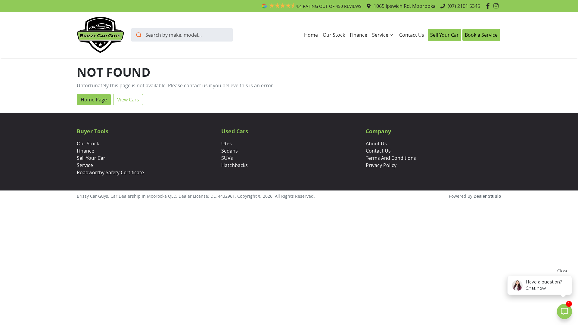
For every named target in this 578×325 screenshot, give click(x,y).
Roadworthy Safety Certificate (110, 172)
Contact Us (411, 35)
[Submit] (138, 35)
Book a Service (481, 35)
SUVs (227, 158)
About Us (376, 143)
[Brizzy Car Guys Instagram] (497, 6)
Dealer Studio (487, 196)
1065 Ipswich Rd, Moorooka (405, 6)
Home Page (94, 99)
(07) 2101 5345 (464, 6)
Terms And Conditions (391, 158)
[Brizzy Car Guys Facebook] (489, 6)
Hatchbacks (234, 165)
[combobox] (182, 35)
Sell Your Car (444, 35)
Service (380, 35)
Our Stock (334, 35)
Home (311, 35)
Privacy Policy (381, 165)
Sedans (229, 150)
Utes (226, 143)
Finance (358, 35)
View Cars (128, 99)
